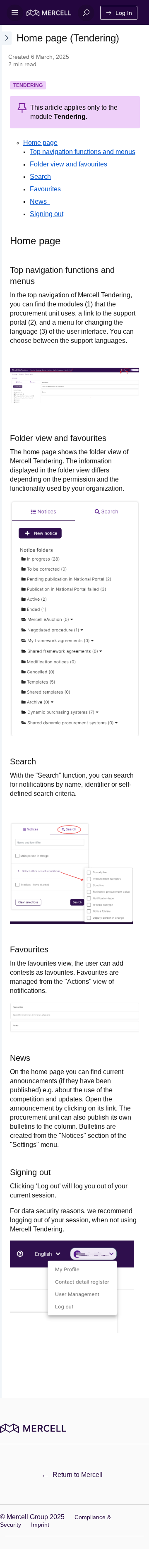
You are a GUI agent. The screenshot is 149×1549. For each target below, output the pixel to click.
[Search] (86, 13)
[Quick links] (48, 13)
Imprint (40, 1524)
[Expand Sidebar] (6, 711)
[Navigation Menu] (15, 13)
